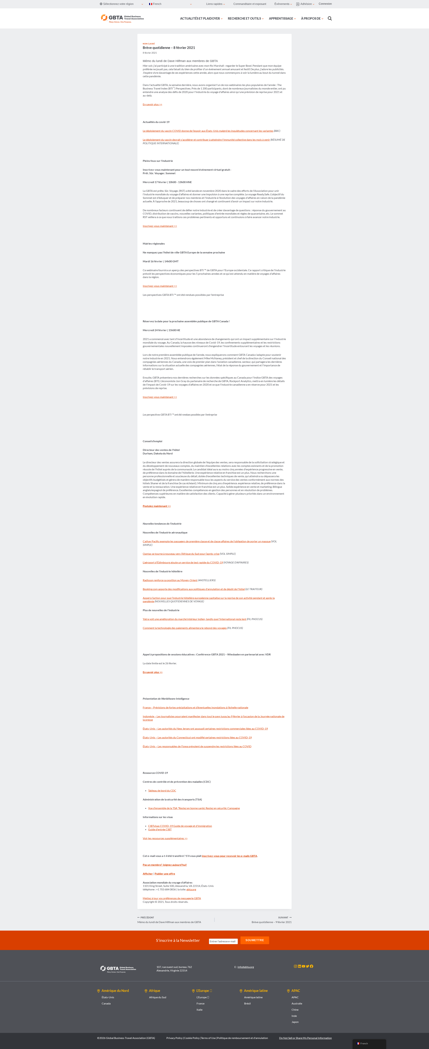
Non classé (149, 44)
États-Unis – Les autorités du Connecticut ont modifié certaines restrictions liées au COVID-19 (197, 737)
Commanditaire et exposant (249, 4)
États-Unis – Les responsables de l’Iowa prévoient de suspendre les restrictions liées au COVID (197, 746)
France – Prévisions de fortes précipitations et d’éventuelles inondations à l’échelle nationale (195, 707)
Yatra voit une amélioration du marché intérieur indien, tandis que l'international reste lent (194, 619)
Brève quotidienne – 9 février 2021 (272, 920)
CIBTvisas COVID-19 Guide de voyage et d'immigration (180, 825)
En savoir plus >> (152, 104)
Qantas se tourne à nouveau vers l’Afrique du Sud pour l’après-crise (181, 553)
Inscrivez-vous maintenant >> (160, 225)
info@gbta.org (246, 966)
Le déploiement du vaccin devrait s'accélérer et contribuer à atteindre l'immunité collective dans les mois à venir (206, 139)
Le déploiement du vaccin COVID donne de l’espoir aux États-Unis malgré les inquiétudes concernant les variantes (208, 130)
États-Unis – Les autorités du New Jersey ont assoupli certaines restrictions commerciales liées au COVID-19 (205, 728)
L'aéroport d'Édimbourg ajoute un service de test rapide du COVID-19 (183, 562)
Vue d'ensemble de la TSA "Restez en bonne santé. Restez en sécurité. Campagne (194, 808)
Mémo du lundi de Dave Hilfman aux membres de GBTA (169, 920)
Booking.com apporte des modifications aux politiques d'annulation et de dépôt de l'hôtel (194, 589)
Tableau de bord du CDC (162, 790)
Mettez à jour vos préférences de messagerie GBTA (172, 898)
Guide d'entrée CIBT (160, 829)
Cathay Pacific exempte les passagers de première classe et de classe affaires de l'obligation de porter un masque (207, 541)
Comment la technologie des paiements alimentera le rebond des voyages (185, 627)
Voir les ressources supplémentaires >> (165, 838)
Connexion (325, 3)
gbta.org (191, 889)
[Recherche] (330, 18)
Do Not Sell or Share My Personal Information (305, 1037)
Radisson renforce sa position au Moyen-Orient (170, 580)
